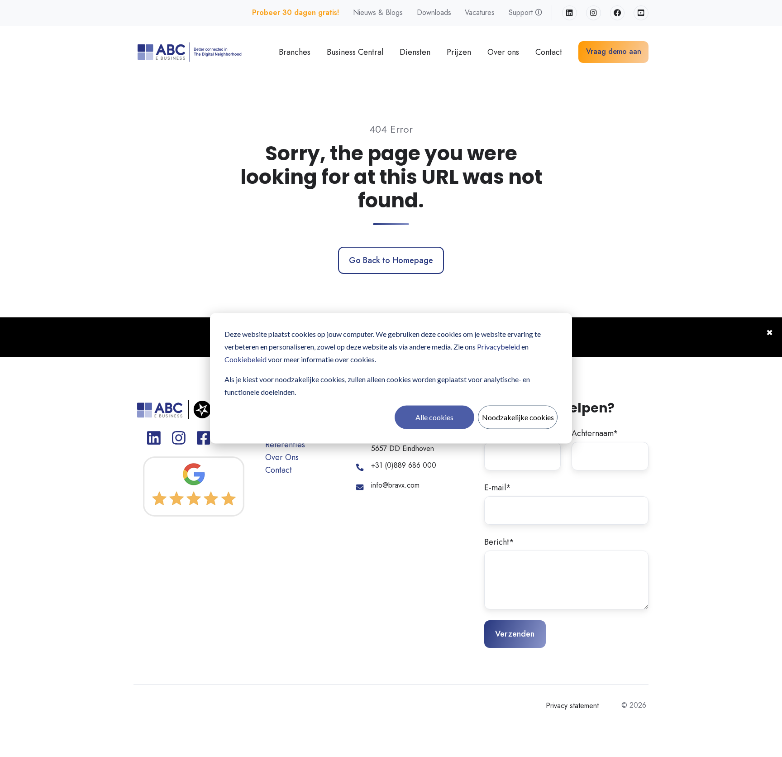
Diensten (415, 52)
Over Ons (282, 457)
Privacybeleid (498, 346)
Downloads (434, 12)
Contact (548, 52)
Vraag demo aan (613, 51)
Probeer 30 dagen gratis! (295, 12)
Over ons (503, 52)
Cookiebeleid (245, 359)
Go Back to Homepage (391, 260)
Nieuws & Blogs (378, 12)
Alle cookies (434, 417)
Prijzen (459, 52)
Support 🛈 (525, 12)
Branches (294, 52)
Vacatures (480, 12)
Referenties (285, 444)
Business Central (355, 52)
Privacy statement (572, 705)
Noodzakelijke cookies (518, 417)
